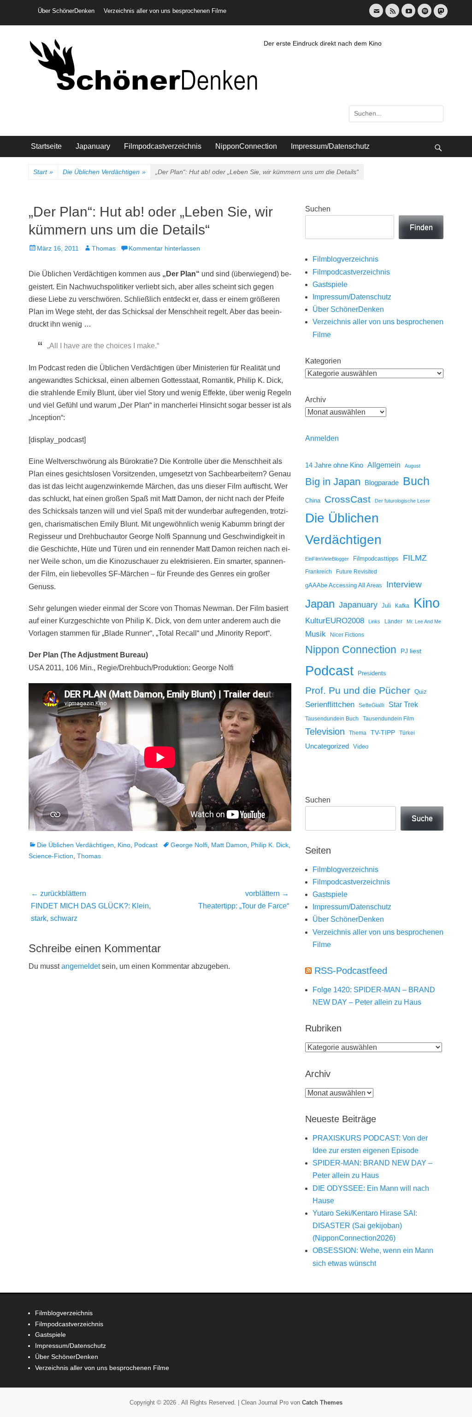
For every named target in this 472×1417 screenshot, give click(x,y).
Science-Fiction (51, 856)
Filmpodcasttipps (376, 558)
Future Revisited (356, 571)
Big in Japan (332, 481)
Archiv (315, 400)
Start (43, 172)
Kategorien (323, 361)
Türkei (407, 733)
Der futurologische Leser (402, 501)
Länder (393, 621)
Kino (124, 845)
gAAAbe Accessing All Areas (343, 585)
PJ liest (411, 651)
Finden (421, 227)
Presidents (372, 673)
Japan (320, 603)
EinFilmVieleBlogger (327, 559)
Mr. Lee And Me (424, 621)
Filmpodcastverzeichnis (162, 146)
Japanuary (93, 146)
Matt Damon (229, 845)
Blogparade (382, 482)
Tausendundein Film (388, 718)
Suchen (317, 209)
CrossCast (347, 499)
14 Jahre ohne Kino (334, 465)
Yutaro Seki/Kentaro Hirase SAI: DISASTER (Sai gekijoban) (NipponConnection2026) (365, 1225)
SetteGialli (371, 705)
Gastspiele (330, 284)
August (412, 465)
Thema (357, 733)
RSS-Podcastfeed (350, 971)
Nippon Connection (350, 650)
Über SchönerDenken (66, 10)
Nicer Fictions (347, 635)
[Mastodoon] (439, 16)
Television (325, 731)
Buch (416, 480)
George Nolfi (189, 845)
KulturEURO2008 (334, 620)
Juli (386, 606)
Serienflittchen (329, 704)
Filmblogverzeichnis (345, 259)
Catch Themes (322, 1402)
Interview (404, 584)
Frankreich (318, 571)
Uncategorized (327, 746)
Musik (315, 634)
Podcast (146, 845)
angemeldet (80, 966)
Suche (422, 818)
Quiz (420, 692)
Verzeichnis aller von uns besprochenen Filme (165, 10)
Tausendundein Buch (332, 718)
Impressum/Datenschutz (330, 146)
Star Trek (403, 704)
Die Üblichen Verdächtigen (104, 172)
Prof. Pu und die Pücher (357, 690)
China (312, 500)
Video (360, 746)
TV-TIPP (383, 732)
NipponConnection (246, 146)
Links (374, 621)
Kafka (402, 606)
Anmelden (322, 438)
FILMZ (415, 557)
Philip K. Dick (270, 845)
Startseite (46, 146)
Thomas (104, 248)
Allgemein (384, 465)
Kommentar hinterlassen (164, 248)
